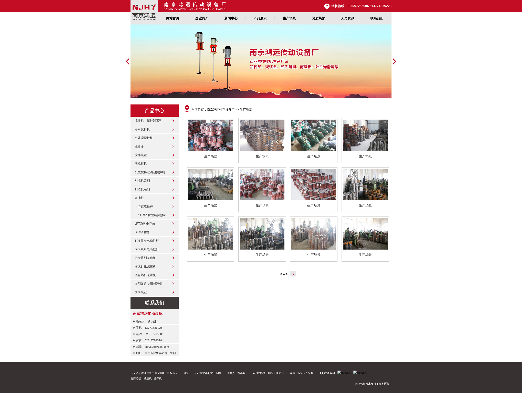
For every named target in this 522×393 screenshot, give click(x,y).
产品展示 (260, 18)
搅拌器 (139, 146)
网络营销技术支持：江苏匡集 (372, 383)
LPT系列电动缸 (145, 223)
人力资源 (347, 18)
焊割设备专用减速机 (148, 283)
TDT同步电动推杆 (147, 240)
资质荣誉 (318, 18)
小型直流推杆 (144, 206)
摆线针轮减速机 (145, 266)
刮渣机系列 (142, 189)
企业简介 (201, 18)
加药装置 (141, 292)
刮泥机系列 (142, 180)
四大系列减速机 (145, 258)
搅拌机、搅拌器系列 (148, 120)
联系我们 (376, 18)
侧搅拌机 (141, 163)
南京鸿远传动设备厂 (220, 109)
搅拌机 (158, 378)
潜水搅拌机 (142, 129)
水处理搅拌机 (144, 138)
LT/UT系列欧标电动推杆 (151, 215)
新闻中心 (231, 18)
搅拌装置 (141, 155)
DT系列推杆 (143, 232)
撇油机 (139, 198)
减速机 (148, 378)
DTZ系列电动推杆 (147, 249)
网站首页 (172, 18)
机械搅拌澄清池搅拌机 (150, 172)
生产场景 (289, 18)
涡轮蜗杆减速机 (145, 275)
